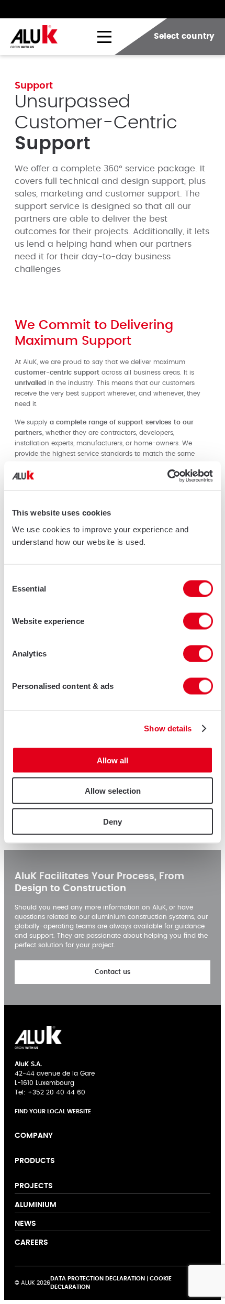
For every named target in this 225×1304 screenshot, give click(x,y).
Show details (168, 728)
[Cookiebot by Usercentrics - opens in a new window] (167, 476)
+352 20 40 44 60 (56, 1092)
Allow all (112, 759)
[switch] (198, 620)
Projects (34, 1186)
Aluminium (36, 1205)
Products (35, 1161)
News (26, 1224)
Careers (31, 1242)
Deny (112, 821)
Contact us (113, 972)
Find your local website (53, 1111)
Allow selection (113, 790)
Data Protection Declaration (97, 1278)
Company (34, 1135)
